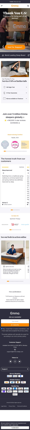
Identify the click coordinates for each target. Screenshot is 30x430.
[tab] (5, 151)
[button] (2, 5)
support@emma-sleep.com (15, 351)
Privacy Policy (12, 406)
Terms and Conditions (22, 406)
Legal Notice (4, 406)
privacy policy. (24, 331)
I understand (15, 427)
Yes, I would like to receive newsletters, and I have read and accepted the (15, 330)
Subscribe (16, 324)
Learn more (15, 425)
